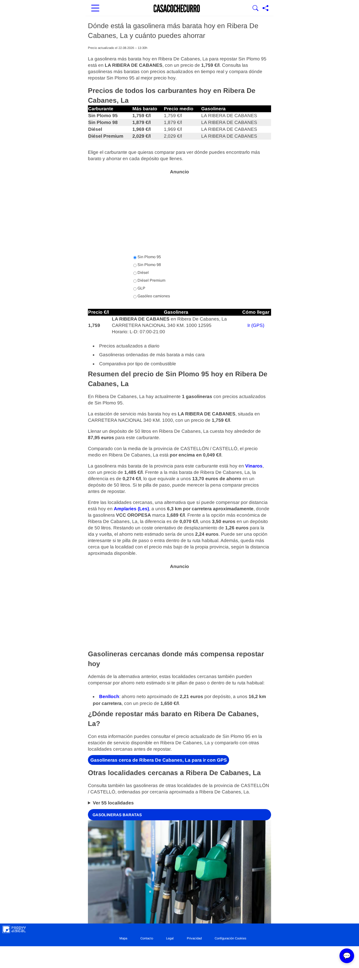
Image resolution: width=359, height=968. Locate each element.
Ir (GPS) (255, 325)
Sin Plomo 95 (149, 257)
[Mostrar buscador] (255, 8)
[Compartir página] (265, 8)
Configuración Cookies (230, 938)
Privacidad (194, 938)
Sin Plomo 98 (149, 265)
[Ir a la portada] (177, 8)
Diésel (143, 272)
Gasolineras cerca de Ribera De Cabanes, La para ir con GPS (158, 760)
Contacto (146, 938)
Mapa (123, 938)
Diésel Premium (151, 280)
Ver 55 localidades (113, 802)
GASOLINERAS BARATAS (117, 814)
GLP (141, 288)
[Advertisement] (179, 212)
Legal (170, 938)
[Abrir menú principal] (95, 8)
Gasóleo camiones (153, 296)
